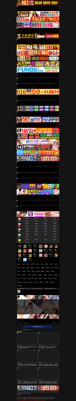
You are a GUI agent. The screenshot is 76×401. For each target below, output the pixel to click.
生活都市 (27, 239)
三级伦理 (27, 220)
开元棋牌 (27, 264)
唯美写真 (45, 234)
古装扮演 (27, 228)
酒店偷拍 (56, 267)
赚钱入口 (41, 282)
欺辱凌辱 (27, 226)
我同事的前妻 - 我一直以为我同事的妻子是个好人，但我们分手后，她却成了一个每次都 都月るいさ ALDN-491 (27, 365)
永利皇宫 (29, 274)
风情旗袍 (27, 231)
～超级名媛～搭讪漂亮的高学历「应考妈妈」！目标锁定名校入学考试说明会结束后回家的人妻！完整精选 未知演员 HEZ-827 (49, 383)
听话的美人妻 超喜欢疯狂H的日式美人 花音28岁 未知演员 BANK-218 (27, 347)
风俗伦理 (54, 239)
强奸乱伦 (36, 218)
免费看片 (40, 278)
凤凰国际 (32, 267)
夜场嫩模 (42, 271)
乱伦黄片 (28, 271)
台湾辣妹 (27, 223)
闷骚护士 (54, 231)
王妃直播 (23, 271)
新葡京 (18, 267)
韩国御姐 (36, 223)
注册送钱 (46, 264)
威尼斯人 (18, 264)
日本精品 (36, 220)
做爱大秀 (45, 278)
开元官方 (18, 278)
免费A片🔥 (25, 282)
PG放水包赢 (38, 267)
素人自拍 (54, 220)
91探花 (36, 226)
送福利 (56, 264)
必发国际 (47, 271)
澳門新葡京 (24, 274)
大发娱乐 (18, 274)
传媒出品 (27, 236)
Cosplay (45, 220)
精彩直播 (47, 267)
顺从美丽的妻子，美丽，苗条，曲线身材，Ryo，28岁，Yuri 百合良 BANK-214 (48, 347)
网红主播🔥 (19, 285)
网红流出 (45, 226)
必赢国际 (27, 267)
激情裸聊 (45, 274)
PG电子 (42, 264)
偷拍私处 (33, 271)
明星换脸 (36, 231)
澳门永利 (37, 264)
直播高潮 (43, 267)
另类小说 (27, 242)
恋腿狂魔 (54, 228)
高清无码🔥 (47, 282)
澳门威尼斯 (55, 278)
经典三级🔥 (19, 282)
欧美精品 (45, 218)
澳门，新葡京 (34, 278)
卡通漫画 (27, 234)
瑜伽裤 (45, 231)
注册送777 (51, 264)
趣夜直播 (38, 271)
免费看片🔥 (34, 274)
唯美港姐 (45, 223)
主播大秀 (18, 271)
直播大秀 (49, 278)
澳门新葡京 (53, 271)
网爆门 (55, 234)
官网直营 (32, 264)
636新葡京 (40, 274)
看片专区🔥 (36, 282)
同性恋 (55, 236)
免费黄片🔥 (50, 274)
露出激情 (36, 234)
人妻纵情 (45, 239)
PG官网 (23, 264)
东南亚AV (54, 223)
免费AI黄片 (52, 282)
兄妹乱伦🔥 (30, 282)
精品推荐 (27, 218)
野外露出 (54, 226)
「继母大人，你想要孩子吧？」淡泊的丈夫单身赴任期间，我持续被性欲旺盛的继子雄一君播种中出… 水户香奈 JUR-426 (27, 383)
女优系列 (36, 228)
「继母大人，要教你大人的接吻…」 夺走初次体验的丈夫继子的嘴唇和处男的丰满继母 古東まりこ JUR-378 (49, 365)
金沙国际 (29, 278)
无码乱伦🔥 (56, 274)
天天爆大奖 (24, 278)
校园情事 (36, 239)
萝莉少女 (54, 218)
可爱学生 (45, 228)
